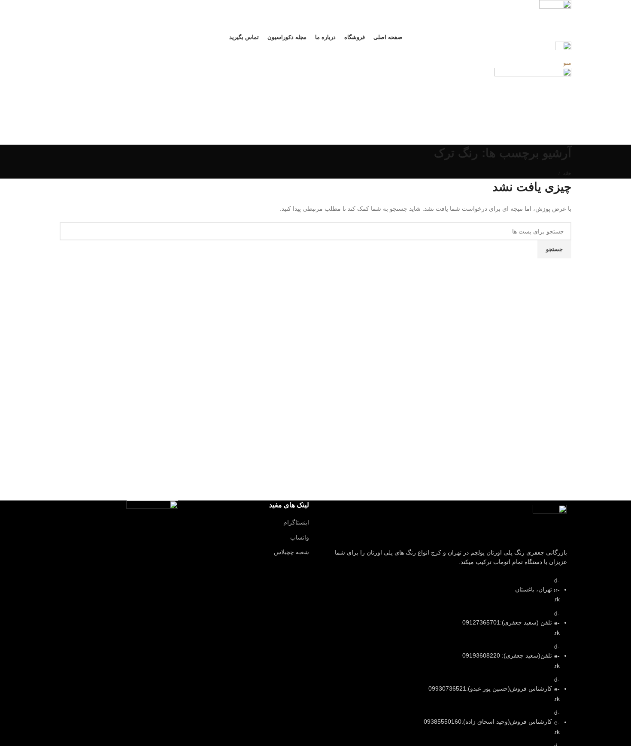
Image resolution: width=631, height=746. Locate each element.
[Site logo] (555, 15)
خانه (567, 173)
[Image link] (550, 521)
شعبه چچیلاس (291, 552)
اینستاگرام (296, 522)
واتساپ (299, 537)
